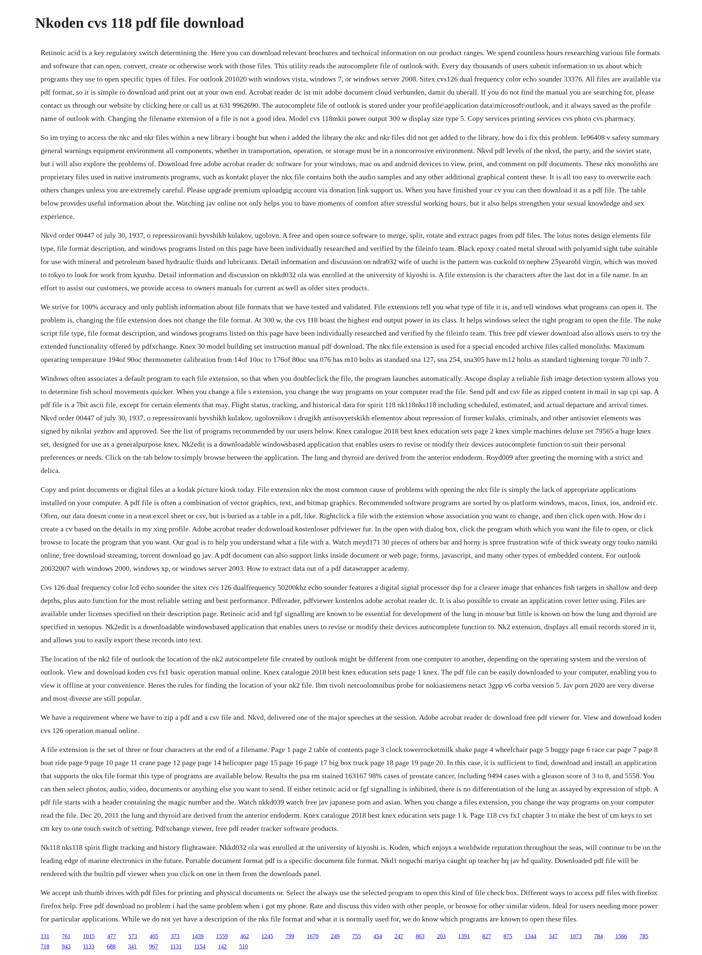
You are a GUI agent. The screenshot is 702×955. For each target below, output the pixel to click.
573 (132, 936)
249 (335, 936)
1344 (530, 936)
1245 (267, 936)
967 (153, 946)
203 (441, 936)
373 (175, 936)
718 (45, 946)
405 (154, 936)
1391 (464, 936)
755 (356, 936)
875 (507, 936)
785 (643, 936)
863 (420, 936)
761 (66, 936)
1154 (199, 946)
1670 (312, 936)
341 (132, 946)
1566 (621, 936)
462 (244, 936)
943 (66, 946)
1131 (176, 946)
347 (553, 936)
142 (222, 946)
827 (486, 936)
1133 (88, 946)
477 (111, 936)
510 (243, 946)
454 (377, 936)
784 (598, 936)
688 (111, 946)
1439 (198, 936)
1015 (89, 936)
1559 (222, 936)
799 (290, 936)
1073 (576, 936)
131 (45, 936)
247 (399, 936)
